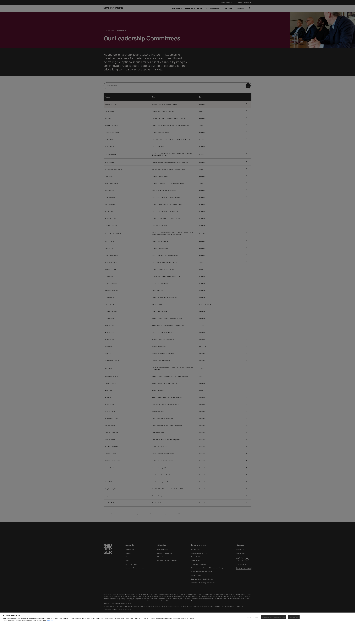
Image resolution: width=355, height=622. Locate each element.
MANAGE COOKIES (252, 617)
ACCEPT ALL (294, 617)
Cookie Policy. (50, 620)
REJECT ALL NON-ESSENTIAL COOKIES (273, 617)
